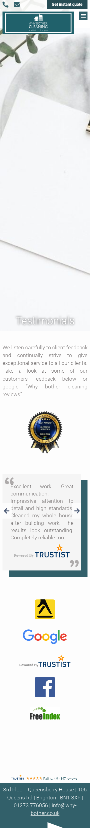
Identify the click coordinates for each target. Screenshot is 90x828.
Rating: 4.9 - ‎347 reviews (60, 778)
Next (76, 511)
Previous (7, 511)
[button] (83, 16)
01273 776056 (31, 805)
